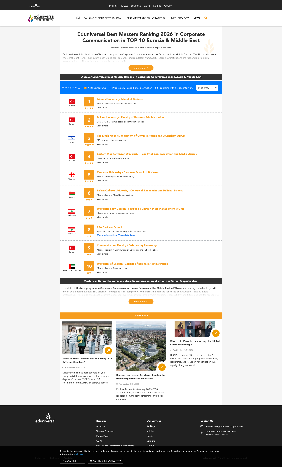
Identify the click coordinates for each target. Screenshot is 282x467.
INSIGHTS (157, 6)
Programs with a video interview (176, 88)
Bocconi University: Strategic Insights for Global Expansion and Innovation (141, 376)
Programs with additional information (132, 88)
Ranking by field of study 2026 (102, 18)
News (196, 18)
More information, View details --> (116, 235)
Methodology (180, 18)
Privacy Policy (102, 436)
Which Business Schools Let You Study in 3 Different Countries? (87, 360)
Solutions (151, 441)
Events (150, 436)
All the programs (97, 88)
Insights (150, 431)
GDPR (99, 441)
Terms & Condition (105, 431)
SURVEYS (124, 6)
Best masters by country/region (147, 18)
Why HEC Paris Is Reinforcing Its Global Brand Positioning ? (195, 342)
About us (100, 426)
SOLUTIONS (136, 6)
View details (102, 107)
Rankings (151, 426)
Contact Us (206, 421)
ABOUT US (168, 6)
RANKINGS (113, 6)
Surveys (150, 445)
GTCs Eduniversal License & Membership (115, 445)
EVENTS (147, 6)
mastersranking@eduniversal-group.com (224, 426)
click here (78, 454)
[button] (121, 18)
